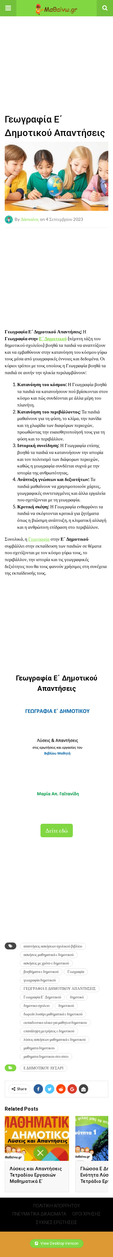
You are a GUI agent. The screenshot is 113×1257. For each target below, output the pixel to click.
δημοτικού (66, 1005)
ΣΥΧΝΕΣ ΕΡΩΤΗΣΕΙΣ (56, 1222)
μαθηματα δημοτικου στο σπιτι (46, 1056)
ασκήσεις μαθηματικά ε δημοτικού (49, 954)
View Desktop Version (59, 1243)
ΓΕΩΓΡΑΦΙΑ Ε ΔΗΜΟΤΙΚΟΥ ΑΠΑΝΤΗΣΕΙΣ (60, 988)
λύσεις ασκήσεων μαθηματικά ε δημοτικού (55, 1039)
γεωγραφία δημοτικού (40, 980)
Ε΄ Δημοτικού (53, 338)
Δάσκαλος (30, 219)
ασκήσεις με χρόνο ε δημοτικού (46, 963)
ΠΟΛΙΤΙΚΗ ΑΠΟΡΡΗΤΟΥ (56, 1205)
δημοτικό (77, 997)
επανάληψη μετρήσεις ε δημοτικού (49, 1031)
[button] (8, 8)
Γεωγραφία (39, 539)
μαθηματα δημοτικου (39, 1048)
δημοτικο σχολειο (37, 1005)
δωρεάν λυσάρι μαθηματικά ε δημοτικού (53, 1014)
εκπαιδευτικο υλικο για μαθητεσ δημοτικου (55, 1022)
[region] (56, 55)
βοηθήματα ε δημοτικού (41, 971)
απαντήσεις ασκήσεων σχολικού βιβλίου (53, 946)
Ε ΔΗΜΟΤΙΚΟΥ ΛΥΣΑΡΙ (43, 1068)
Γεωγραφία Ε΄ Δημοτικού (42, 997)
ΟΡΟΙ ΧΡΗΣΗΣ (86, 1213)
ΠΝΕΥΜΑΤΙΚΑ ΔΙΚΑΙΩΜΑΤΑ (39, 1213)
